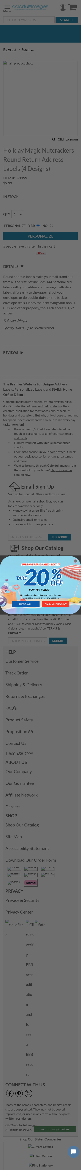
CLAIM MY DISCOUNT (55, 604)
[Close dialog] (75, 561)
